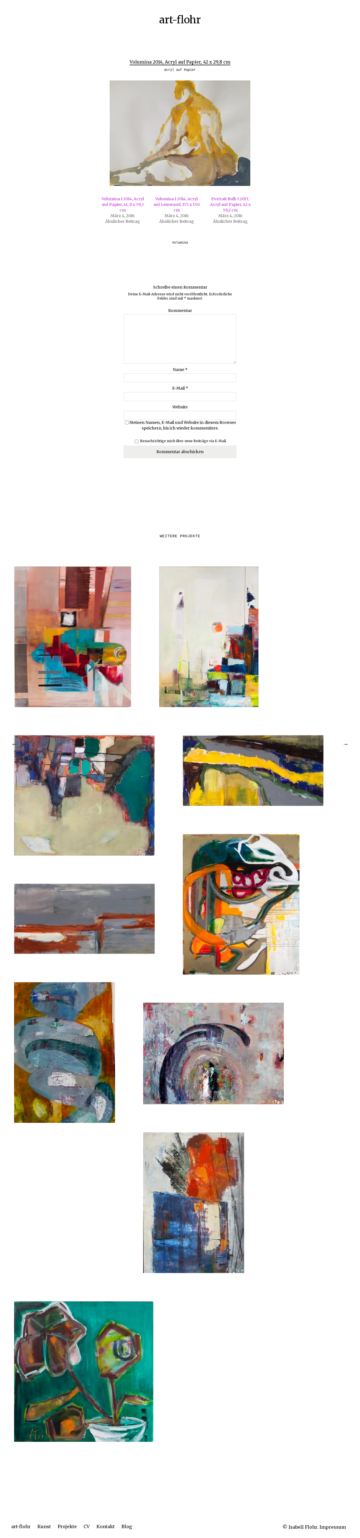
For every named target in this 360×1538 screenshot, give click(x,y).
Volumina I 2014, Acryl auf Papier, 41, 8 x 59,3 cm (123, 204)
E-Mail (180, 388)
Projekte (67, 1526)
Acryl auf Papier (180, 70)
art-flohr (21, 1526)
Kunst (44, 1526)
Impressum (333, 1527)
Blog (127, 1526)
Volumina (180, 243)
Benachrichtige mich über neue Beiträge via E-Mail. (183, 441)
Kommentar (180, 310)
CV (87, 1526)
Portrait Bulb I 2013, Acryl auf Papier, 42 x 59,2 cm (230, 204)
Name (180, 369)
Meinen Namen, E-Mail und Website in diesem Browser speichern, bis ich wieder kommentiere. (182, 425)
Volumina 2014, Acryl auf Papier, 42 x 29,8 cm (180, 62)
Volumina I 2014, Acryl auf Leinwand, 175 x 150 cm (177, 204)
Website (180, 407)
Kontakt (105, 1526)
